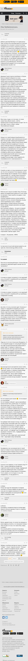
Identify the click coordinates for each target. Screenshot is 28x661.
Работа (4, 606)
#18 (26, 503)
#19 (26, 519)
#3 (26, 116)
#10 (26, 289)
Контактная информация (8, 624)
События (16, 607)
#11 (26, 304)
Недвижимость (6, 609)
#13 (26, 364)
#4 (26, 134)
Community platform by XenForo (14, 586)
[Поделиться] (25, 39)
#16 (26, 462)
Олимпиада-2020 (6, 598)
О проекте (5, 621)
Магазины (16, 593)
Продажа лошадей (7, 611)
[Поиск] (26, 13)
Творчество (17, 611)
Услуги (4, 604)
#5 (26, 167)
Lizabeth (3, 29)
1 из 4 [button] (10, 558)
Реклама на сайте (6, 623)
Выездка (4, 592)
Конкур (4, 593)
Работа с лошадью (19, 604)
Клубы (16, 592)
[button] (1, 13)
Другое (4, 600)
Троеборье (5, 595)
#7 (26, 243)
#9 (26, 274)
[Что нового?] (23, 13)
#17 (26, 483)
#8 (26, 256)
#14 (26, 387)
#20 (26, 542)
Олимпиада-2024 (6, 597)
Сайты (16, 595)
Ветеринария (17, 609)
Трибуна (16, 606)
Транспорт (5, 607)
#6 (26, 189)
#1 (26, 39)
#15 (26, 445)
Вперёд (14, 558)
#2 (26, 73)
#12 (26, 329)
